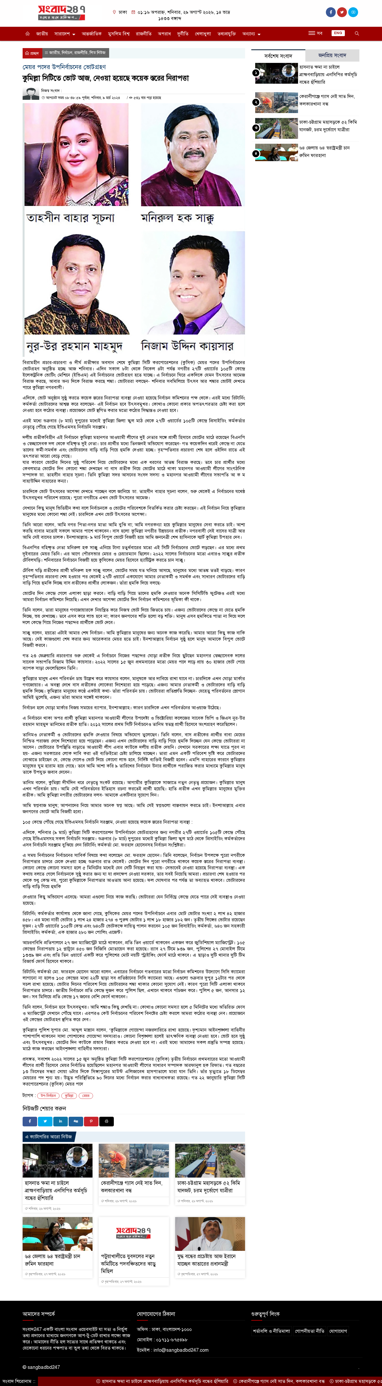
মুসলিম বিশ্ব (118, 34)
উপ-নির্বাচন (48, 1096)
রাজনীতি (144, 34)
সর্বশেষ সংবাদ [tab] (278, 56)
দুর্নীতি (182, 34)
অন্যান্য (248, 34)
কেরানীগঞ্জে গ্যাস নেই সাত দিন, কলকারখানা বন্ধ (252, 1381)
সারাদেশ (62, 34)
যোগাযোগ (338, 1331)
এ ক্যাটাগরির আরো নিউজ (48, 1137)
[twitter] (342, 12)
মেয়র (85, 1096)
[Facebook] (30, 1121)
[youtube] (353, 12)
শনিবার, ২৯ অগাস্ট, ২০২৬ (44, 1209)
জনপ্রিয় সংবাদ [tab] (332, 55)
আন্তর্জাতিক (92, 34)
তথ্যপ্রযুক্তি (227, 34)
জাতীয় (42, 34)
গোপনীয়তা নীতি (309, 1331)
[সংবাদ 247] (62, 12)
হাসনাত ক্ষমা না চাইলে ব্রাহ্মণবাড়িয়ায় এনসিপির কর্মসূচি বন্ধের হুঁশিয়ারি (56, 1190)
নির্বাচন (67, 52)
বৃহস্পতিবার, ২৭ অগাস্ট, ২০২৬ (46, 1274)
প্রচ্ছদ (34, 53)
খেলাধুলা (203, 34)
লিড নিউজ (98, 52)
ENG (338, 33)
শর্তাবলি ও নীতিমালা (271, 1331)
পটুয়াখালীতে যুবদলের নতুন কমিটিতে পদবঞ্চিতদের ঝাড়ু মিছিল (128, 1264)
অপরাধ (164, 34)
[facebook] (331, 12)
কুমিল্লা (69, 1096)
